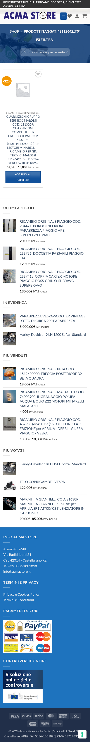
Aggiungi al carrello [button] (23, 177)
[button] (63, 16)
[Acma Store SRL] (29, 16)
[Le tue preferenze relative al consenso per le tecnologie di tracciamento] (82, 734)
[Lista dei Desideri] (70, 16)
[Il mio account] (77, 16)
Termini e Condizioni (18, 600)
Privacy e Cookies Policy (21, 594)
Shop (14, 31)
